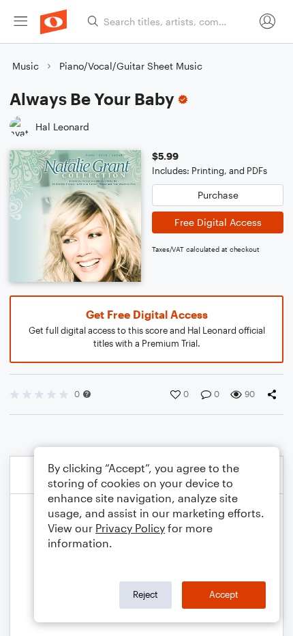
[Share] (274, 394)
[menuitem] (20, 21)
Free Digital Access (218, 222)
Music (25, 66)
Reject (145, 594)
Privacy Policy (130, 527)
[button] (86, 394)
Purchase (218, 195)
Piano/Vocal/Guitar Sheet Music (130, 66)
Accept (223, 594)
